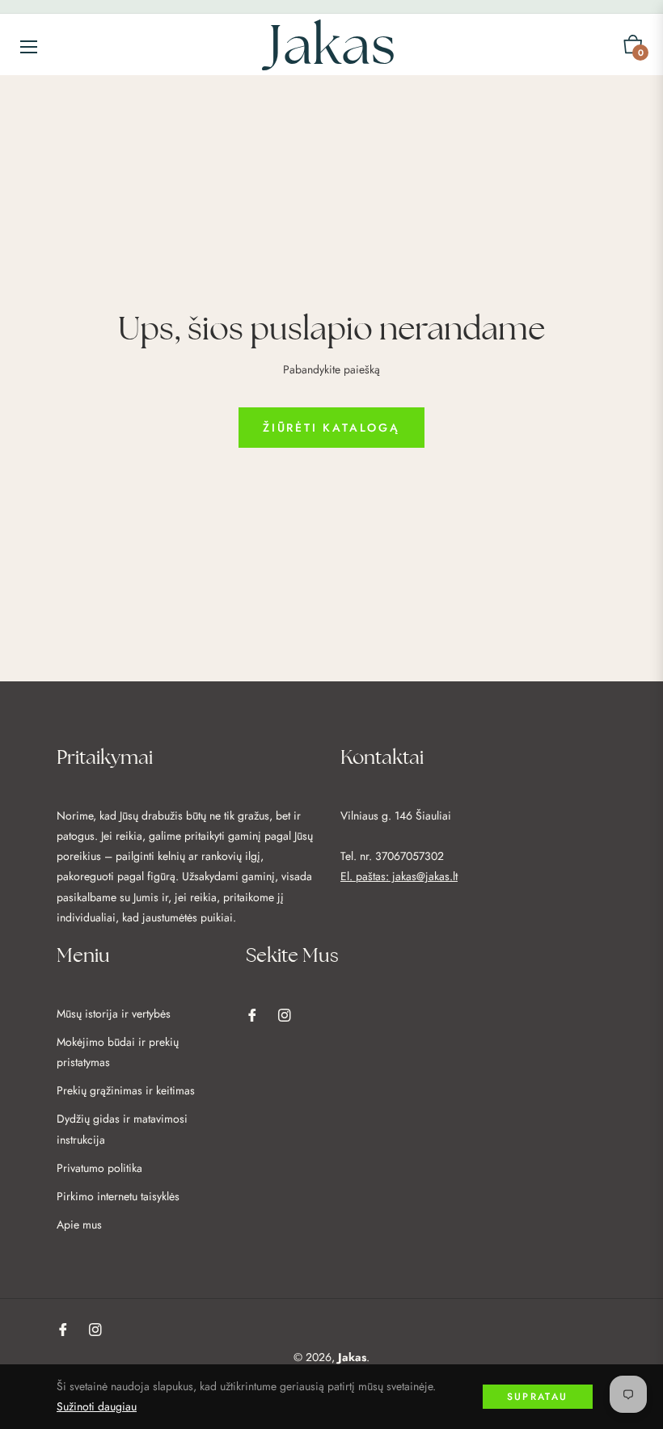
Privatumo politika (99, 1168)
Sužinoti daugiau (97, 1406)
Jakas (352, 1357)
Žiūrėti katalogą (331, 427)
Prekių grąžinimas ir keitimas (126, 1090)
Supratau (537, 1396)
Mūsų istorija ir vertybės (114, 1013)
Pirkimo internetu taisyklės (118, 1196)
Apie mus (79, 1224)
